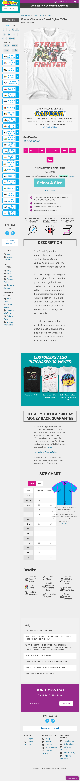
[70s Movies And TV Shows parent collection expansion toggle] (17, 132)
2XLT (6, 38)
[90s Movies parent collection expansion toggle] (17, 120)
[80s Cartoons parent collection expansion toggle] (17, 62)
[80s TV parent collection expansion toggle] (17, 89)
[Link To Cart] (75, 1)
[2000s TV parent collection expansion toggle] (17, 157)
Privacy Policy (51, 747)
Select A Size (49, 182)
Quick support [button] (72, 778)
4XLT (14, 38)
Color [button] (13, 26)
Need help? (64, 524)
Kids (15, 50)
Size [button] (7, 26)
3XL (4, 34)
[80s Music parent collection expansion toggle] (17, 69)
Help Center (69, 741)
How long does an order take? (39, 674)
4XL (9, 34)
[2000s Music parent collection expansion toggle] (17, 213)
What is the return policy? (38, 656)
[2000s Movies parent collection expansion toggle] (17, 151)
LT (17, 34)
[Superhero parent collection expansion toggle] (17, 101)
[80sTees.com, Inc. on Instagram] (12, 233)
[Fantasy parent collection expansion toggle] (17, 107)
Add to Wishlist (50, 190)
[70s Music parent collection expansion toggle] (17, 200)
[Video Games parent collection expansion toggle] (17, 95)
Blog (9, 270)
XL (13, 30)
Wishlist (69, 1)
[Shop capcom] (50, 116)
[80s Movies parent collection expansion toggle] (17, 56)
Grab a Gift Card (50, 728)
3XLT (10, 38)
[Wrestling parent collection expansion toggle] (17, 113)
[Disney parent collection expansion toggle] (17, 176)
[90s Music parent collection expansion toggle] (17, 194)
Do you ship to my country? (38, 631)
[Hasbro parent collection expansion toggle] (17, 188)
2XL (17, 30)
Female (15, 45)
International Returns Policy (45, 452)
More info (50, 447)
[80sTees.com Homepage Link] (10, 5)
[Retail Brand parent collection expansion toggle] (17, 76)
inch (32, 483)
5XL (72, 150)
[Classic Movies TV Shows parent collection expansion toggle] (17, 163)
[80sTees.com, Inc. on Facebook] (7, 233)
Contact (10, 276)
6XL (50, 159)
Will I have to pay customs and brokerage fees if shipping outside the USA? (48, 638)
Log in (9, 254)
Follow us (10, 227)
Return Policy (69, 752)
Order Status (69, 744)
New (6, 50)
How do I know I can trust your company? (45, 668)
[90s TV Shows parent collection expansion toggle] (17, 138)
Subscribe (66, 703)
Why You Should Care (50, 127)
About (9, 273)
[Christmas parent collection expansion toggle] (17, 182)
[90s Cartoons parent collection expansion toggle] (17, 144)
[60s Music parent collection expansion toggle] (17, 207)
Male (6, 45)
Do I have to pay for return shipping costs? (46, 662)
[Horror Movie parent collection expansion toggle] (17, 126)
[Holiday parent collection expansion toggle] (17, 169)
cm (39, 483)
